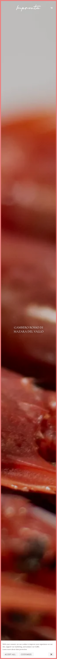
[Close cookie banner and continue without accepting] (51, 654)
